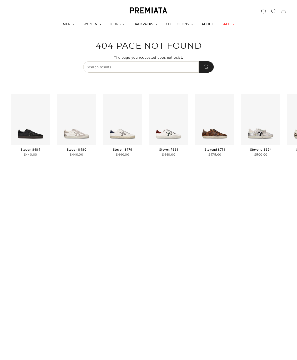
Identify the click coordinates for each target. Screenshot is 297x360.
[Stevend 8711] (214, 119)
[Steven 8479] (122, 119)
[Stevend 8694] (260, 119)
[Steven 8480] (76, 119)
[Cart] (284, 11)
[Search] (206, 67)
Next (290, 119)
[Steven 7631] (168, 119)
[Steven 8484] (30, 119)
